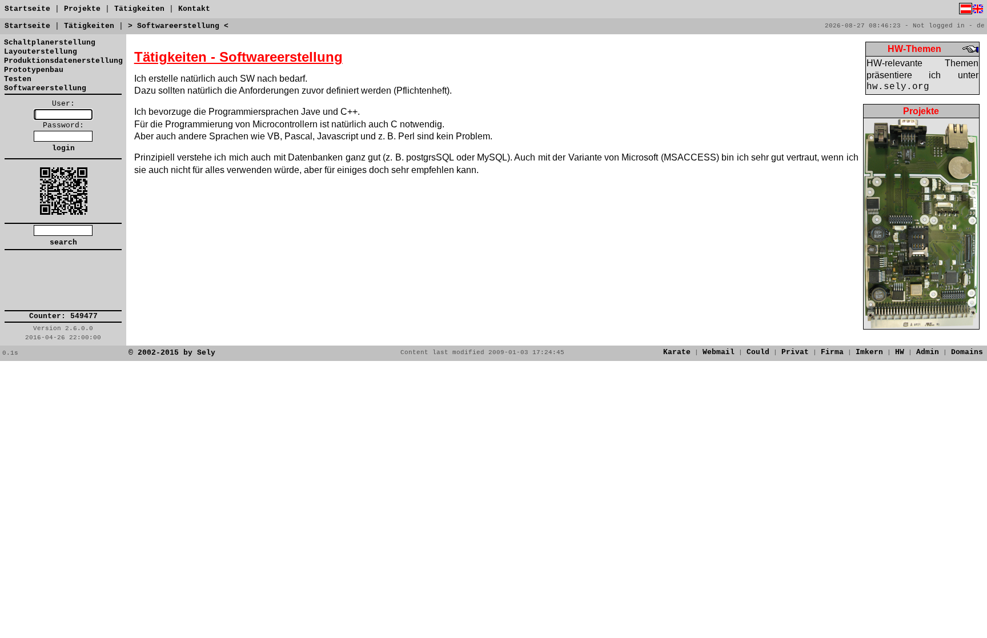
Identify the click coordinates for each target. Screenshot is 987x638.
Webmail (719, 352)
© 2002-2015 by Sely (172, 352)
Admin (927, 352)
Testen (17, 79)
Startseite (27, 9)
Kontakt (194, 9)
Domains (967, 352)
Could (758, 352)
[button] (63, 281)
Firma (832, 352)
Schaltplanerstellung (49, 42)
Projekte (82, 9)
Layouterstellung (40, 51)
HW (899, 352)
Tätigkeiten (139, 9)
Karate (677, 352)
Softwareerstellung (45, 88)
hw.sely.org (897, 87)
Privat (795, 352)
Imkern (869, 352)
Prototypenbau (33, 70)
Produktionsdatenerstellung (63, 61)
